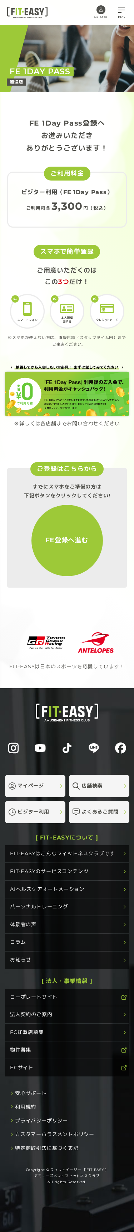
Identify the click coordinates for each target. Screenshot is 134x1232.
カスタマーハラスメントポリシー (54, 1134)
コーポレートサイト (34, 996)
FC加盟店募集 (27, 1032)
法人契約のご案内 (31, 1014)
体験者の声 (23, 924)
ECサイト (22, 1067)
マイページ (31, 785)
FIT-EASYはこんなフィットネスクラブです (62, 853)
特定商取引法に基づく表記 (47, 1148)
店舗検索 (91, 785)
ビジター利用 (33, 811)
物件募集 (20, 1049)
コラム (18, 942)
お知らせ (20, 960)
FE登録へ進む (67, 540)
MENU (121, 17)
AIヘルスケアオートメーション (47, 889)
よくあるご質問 (99, 811)
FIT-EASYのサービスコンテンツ (49, 871)
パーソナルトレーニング (39, 906)
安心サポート (31, 1093)
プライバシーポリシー (41, 1120)
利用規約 (25, 1107)
